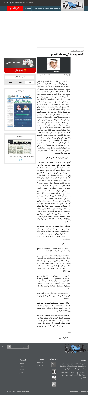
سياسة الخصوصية (74, 391)
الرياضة (47, 8)
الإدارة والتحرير (21, 363)
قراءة (30, 82)
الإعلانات (29, 8)
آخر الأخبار (15, 8)
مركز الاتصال (21, 372)
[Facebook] (10, 3)
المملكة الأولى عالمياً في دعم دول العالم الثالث (21, 156)
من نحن (83, 360)
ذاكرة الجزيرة (19, 136)
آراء (43, 8)
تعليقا (20, 82)
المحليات (56, 8)
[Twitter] (7, 3)
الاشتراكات (22, 369)
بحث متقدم (3, 347)
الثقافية (51, 8)
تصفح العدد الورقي (20, 90)
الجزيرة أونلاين (40, 362)
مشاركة (10, 82)
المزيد (36, 8)
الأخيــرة (40, 8)
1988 (10, 141)
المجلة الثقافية (40, 365)
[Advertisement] (44, 29)
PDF (25, 8)
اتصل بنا (23, 360)
